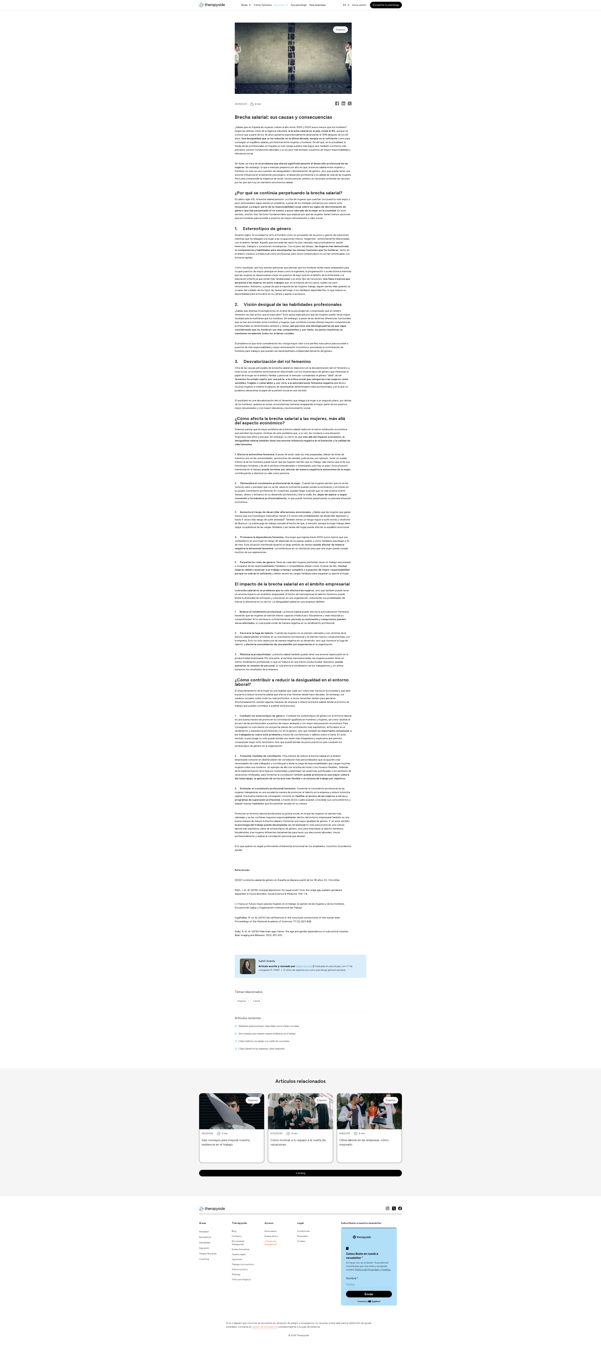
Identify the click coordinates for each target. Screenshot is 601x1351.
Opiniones (237, 1259)
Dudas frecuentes (240, 1249)
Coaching (204, 1259)
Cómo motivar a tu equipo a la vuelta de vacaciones (264, 1041)
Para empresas (317, 4)
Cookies (301, 1241)
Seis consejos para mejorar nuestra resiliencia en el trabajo (267, 1033)
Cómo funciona (263, 4)
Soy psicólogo (299, 4)
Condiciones (303, 1231)
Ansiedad (203, 1231)
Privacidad (302, 1236)
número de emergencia (264, 1326)
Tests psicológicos (241, 1279)
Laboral (256, 1001)
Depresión (204, 1248)
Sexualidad (204, 1242)
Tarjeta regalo (239, 1254)
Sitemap (236, 1274)
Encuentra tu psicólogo (386, 4)
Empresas (241, 1001)
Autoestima (205, 1237)
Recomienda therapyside (238, 1243)
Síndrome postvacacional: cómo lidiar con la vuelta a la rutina (269, 1026)
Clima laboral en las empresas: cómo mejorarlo (262, 1048)
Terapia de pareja (207, 1253)
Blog (234, 1231)
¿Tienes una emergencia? (271, 1243)
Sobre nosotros (240, 1269)
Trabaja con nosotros (243, 1264)
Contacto (237, 1236)
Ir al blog (300, 1173)
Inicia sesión (359, 4)
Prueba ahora (271, 1236)
